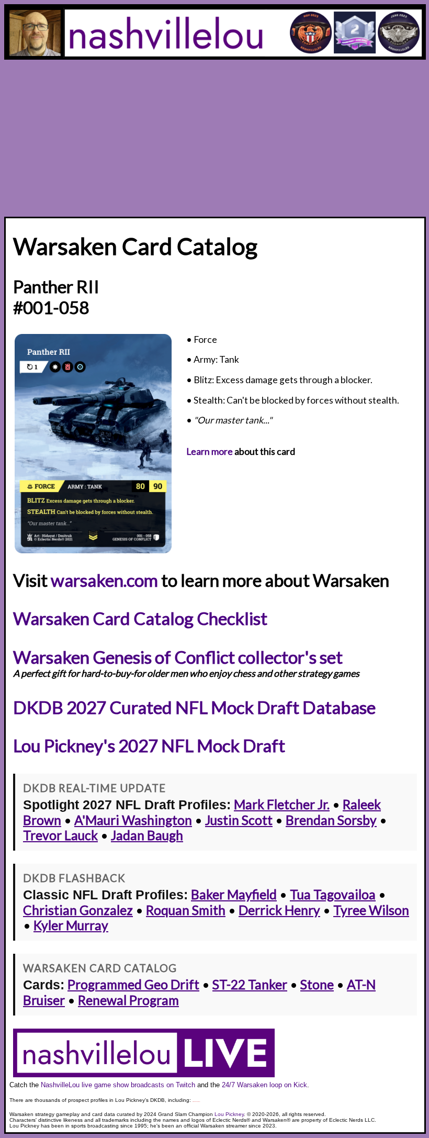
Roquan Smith (185, 910)
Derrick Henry (279, 910)
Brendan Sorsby (331, 820)
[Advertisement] (214, 138)
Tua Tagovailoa (333, 894)
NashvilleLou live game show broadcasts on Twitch (118, 1085)
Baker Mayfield (234, 894)
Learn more (209, 451)
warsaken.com (104, 580)
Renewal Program (128, 1000)
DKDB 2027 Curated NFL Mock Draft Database (194, 707)
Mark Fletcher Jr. (282, 804)
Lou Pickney (229, 1114)
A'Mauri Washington (133, 820)
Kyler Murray (70, 925)
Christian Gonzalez (78, 910)
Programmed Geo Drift (133, 984)
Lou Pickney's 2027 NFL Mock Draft (149, 745)
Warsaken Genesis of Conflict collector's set (178, 656)
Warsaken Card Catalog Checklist (140, 618)
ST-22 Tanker (249, 984)
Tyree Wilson (371, 910)
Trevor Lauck (60, 835)
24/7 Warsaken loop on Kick (264, 1085)
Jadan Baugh (147, 835)
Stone (317, 984)
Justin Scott (239, 820)
